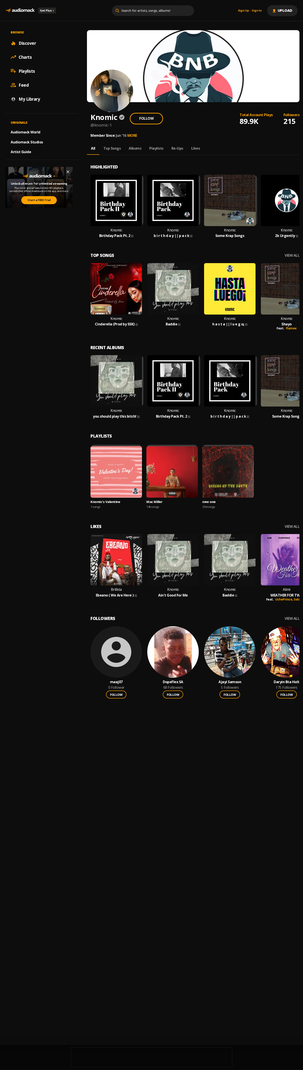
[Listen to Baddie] (173, 289)
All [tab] (93, 148)
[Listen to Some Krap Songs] (230, 200)
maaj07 (116, 682)
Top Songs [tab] (112, 148)
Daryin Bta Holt (286, 682)
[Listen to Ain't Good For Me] (173, 559)
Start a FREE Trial (39, 200)
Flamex (291, 328)
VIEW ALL (292, 255)
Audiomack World (25, 131)
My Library (29, 99)
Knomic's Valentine (105, 501)
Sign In (257, 10)
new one (209, 501)
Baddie (171, 324)
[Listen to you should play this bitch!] (116, 381)
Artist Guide (21, 151)
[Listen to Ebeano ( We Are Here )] (116, 559)
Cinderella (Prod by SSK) (115, 324)
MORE (132, 135)
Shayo (286, 324)
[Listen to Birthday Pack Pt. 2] (116, 200)
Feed (24, 85)
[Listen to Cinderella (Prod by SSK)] (116, 289)
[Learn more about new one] (228, 472)
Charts (25, 57)
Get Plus (47, 10)
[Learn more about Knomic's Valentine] (116, 472)
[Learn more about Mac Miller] (172, 472)
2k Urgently (285, 235)
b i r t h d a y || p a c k (171, 235)
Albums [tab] (135, 148)
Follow (146, 118)
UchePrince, (284, 599)
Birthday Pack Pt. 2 (114, 235)
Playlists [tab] (156, 148)
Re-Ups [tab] (177, 148)
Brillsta (116, 589)
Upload (285, 10)
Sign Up (243, 10)
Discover (27, 43)
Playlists (27, 71)
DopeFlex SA (173, 682)
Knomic (116, 230)
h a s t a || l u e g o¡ (228, 324)
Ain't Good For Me (173, 595)
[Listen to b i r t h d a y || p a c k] (173, 200)
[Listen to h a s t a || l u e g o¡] (230, 289)
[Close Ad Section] (68, 172)
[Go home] (20, 10)
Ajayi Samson (229, 682)
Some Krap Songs (229, 235)
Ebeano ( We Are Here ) (115, 595)
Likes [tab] (195, 148)
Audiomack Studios (27, 141)
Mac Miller (154, 501)
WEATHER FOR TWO (286, 595)
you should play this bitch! (114, 416)
